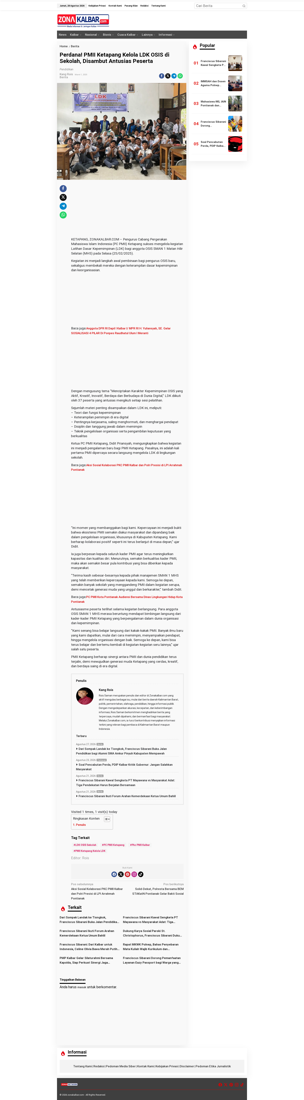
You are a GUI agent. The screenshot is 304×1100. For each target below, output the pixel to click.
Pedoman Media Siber (121, 1066)
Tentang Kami (82, 1066)
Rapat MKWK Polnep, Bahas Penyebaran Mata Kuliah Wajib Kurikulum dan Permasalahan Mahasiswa (151, 947)
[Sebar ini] (161, 76)
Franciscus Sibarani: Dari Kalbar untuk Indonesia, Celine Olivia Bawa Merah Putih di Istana (88, 947)
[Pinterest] (127, 874)
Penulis (81, 824)
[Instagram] (134, 874)
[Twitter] (121, 874)
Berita (64, 77)
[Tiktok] (140, 874)
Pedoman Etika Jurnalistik (213, 1066)
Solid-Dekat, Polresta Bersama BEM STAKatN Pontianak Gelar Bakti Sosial (157, 888)
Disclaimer (187, 1066)
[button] (244, 6)
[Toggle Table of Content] (105, 819)
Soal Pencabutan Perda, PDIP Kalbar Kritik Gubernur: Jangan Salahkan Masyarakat (124, 767)
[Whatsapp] (180, 76)
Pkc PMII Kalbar (141, 845)
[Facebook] (114, 874)
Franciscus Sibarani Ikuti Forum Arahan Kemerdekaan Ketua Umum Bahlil (127, 796)
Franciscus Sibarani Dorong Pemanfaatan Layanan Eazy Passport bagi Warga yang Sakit (152, 960)
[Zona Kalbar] (83, 21)
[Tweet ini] (167, 76)
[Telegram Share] (174, 76)
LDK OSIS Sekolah (85, 845)
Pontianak (101, 760)
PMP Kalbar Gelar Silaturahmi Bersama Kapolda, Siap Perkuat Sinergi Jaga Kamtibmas (86, 960)
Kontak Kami (145, 1066)
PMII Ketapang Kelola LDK (90, 851)
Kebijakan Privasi (167, 1066)
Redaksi (98, 1066)
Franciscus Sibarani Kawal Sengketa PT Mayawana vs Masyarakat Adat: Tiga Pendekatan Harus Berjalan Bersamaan (125, 783)
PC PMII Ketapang (114, 845)
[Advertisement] (127, 211)
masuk (81, 987)
